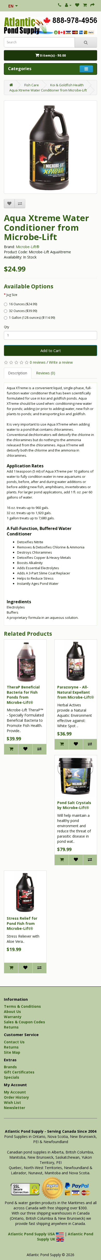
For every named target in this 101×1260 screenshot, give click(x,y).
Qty (6, 327)
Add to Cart (50, 350)
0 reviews (38, 362)
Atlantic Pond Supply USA (32, 1233)
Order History (16, 1097)
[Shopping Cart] (85, 5)
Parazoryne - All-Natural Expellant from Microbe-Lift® (75, 692)
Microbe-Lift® (27, 246)
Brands (10, 1066)
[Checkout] (92, 5)
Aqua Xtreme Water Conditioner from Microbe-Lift (48, 90)
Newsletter (14, 1107)
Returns (11, 1027)
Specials (11, 1077)
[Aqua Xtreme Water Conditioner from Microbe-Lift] (50, 147)
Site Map (12, 1052)
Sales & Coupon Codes (24, 1021)
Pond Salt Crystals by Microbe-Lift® (74, 805)
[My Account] (68, 5)
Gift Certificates (19, 1072)
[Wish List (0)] (77, 5)
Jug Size (11, 295)
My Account (15, 1092)
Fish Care (31, 85)
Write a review (61, 362)
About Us (12, 1011)
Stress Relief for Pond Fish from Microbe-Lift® (22, 923)
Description (17, 372)
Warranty (12, 1016)
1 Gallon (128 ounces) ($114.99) (32, 317)
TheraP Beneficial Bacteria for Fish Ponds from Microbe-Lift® (23, 695)
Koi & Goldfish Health (67, 85)
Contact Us (14, 1041)
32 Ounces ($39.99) (23, 311)
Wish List (12, 1102)
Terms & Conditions (22, 1006)
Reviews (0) (45, 372)
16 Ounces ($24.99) (23, 304)
